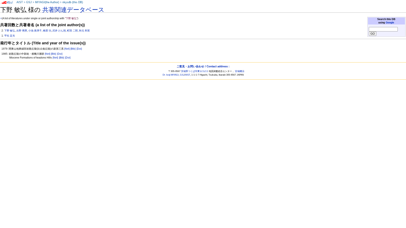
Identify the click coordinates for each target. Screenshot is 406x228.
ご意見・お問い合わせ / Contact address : (203, 66)
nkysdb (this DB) (72, 2)
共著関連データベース (73, 9)
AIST (19, 2)
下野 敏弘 (9, 30)
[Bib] (72, 48)
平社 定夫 (9, 35)
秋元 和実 (84, 30)
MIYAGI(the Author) (47, 2)
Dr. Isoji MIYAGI (171, 74)
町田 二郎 (72, 30)
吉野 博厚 (21, 30)
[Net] (67, 48)
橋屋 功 (47, 30)
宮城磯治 (239, 71)
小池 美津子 (35, 30)
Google (390, 22)
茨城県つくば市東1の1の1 (194, 71)
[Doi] (79, 48)
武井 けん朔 (59, 30)
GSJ (29, 2)
